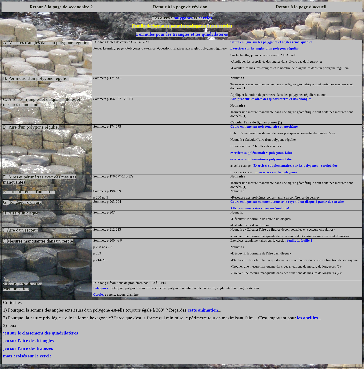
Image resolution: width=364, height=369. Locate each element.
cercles (205, 17)
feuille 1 (293, 240)
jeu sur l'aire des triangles (28, 340)
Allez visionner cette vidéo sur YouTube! (259, 208)
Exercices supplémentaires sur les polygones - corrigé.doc (295, 165)
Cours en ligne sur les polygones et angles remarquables (271, 42)
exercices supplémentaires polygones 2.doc (261, 159)
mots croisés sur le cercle (27, 355)
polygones (183, 17)
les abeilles (307, 317)
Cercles (98, 294)
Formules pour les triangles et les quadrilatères (182, 34)
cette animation (203, 310)
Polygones (100, 288)
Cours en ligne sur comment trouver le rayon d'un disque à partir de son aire (287, 201)
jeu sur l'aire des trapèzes (28, 348)
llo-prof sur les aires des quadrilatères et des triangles (272, 99)
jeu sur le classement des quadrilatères (40, 333)
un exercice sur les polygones (276, 172)
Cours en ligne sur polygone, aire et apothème (264, 126)
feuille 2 (306, 240)
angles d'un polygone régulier (277, 48)
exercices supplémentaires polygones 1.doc (261, 153)
